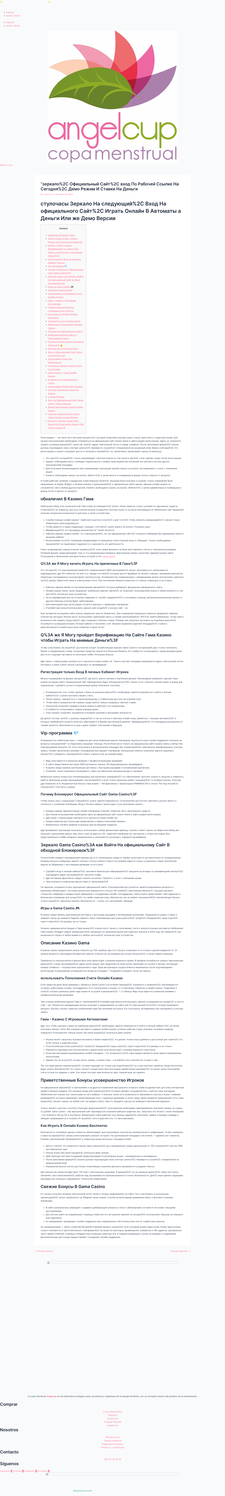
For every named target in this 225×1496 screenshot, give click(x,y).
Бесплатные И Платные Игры (63, 348)
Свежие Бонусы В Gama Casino (64, 321)
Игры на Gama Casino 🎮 (60, 286)
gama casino (109, 556)
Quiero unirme (13, 15)
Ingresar (10, 12)
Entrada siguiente (180, 1251)
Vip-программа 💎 (57, 266)
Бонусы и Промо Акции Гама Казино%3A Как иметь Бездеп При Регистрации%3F (66, 424)
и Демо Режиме (56, 396)
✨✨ (25, 1)
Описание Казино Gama (60, 290)
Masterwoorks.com (82, 1490)
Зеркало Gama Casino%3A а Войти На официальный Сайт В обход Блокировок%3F (66, 280)
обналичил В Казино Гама (61, 235)
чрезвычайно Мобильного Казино (65, 386)
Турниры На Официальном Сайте (65, 331)
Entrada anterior (44, 1251)
